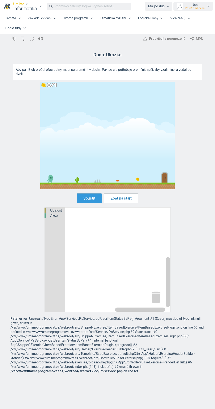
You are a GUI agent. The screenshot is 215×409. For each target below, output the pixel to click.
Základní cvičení (39, 18)
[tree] (55, 213)
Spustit (89, 198)
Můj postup (156, 6)
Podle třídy (13, 28)
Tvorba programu (75, 18)
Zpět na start (121, 198)
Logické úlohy (148, 18)
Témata (10, 18)
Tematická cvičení (113, 18)
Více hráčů (178, 18)
